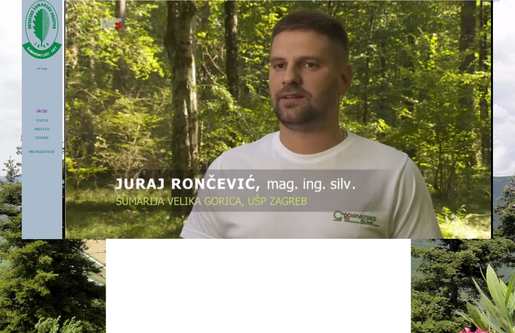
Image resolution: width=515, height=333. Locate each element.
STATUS (42, 120)
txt (39, 68)
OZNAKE (42, 138)
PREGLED (42, 129)
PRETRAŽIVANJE (42, 152)
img (44, 68)
